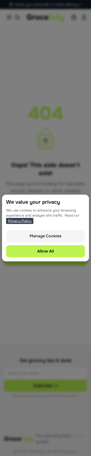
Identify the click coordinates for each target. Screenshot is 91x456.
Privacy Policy (19, 221)
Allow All (45, 251)
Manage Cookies (45, 236)
